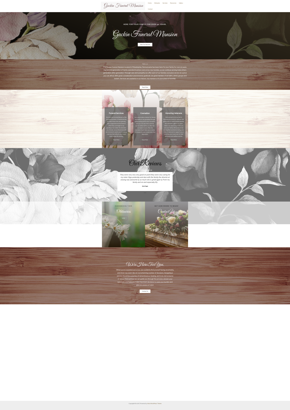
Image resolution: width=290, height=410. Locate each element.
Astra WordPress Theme (154, 403)
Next (287, 352)
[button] (117, 181)
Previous (2, 352)
